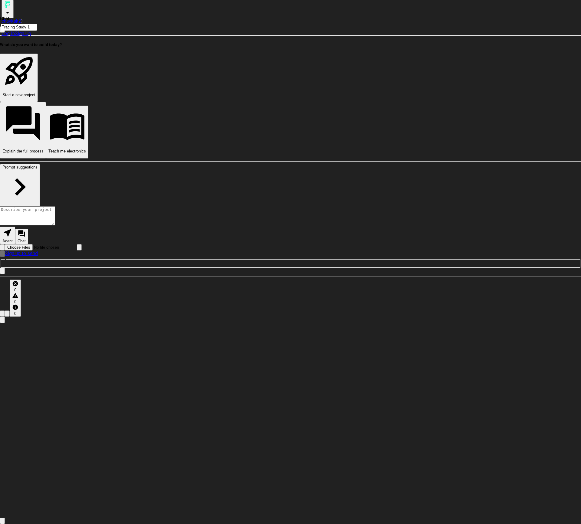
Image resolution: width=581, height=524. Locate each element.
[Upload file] (2, 247)
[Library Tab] (2, 313)
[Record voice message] (2, 254)
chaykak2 (11, 21)
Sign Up (23, 33)
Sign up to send (21, 253)
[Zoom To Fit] (2, 521)
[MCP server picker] (79, 247)
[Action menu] (8, 9)
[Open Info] (2, 320)
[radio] (7, 235)
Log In (8, 33)
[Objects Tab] (7, 313)
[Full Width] (2, 271)
